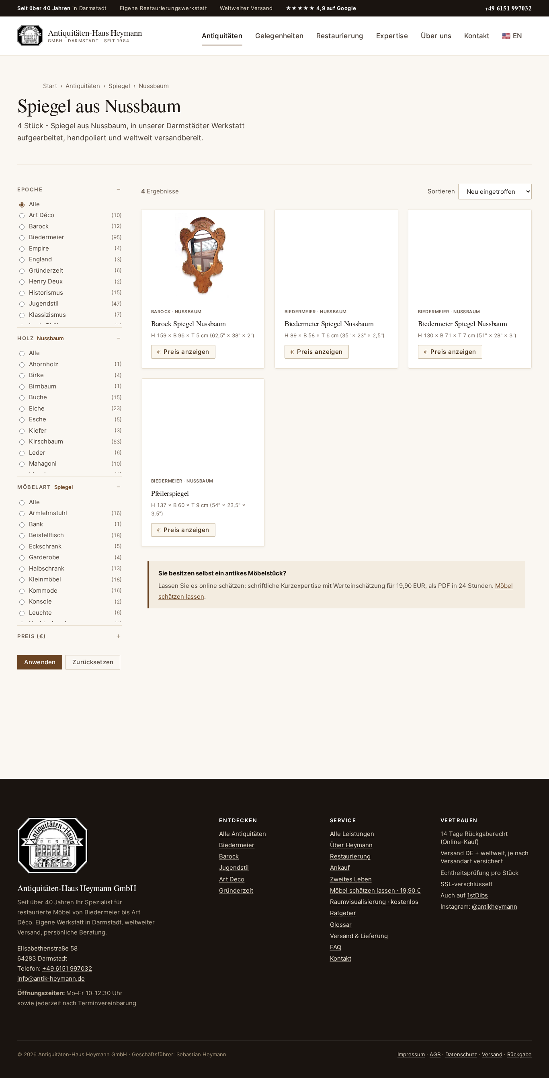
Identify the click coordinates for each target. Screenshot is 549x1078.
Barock (75, 226)
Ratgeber (343, 913)
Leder (75, 452)
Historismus (75, 292)
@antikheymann (494, 906)
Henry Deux (75, 281)
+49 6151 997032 (67, 968)
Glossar (341, 924)
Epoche (30, 189)
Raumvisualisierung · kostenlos (374, 902)
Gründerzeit (75, 270)
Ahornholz (75, 364)
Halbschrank (75, 568)
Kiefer (75, 430)
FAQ (335, 947)
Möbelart (45, 487)
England (75, 259)
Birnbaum (75, 386)
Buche (75, 397)
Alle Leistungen (352, 834)
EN (512, 36)
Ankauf (340, 867)
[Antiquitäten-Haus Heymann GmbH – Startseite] (52, 845)
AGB (435, 1054)
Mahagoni (75, 463)
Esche (75, 419)
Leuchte (75, 612)
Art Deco (231, 879)
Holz (40, 338)
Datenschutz (461, 1054)
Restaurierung (339, 36)
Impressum (411, 1054)
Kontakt (476, 36)
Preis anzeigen (186, 351)
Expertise (392, 36)
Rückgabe (519, 1054)
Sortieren (441, 191)
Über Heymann (351, 845)
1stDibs (477, 895)
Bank (75, 524)
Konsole (75, 601)
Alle (34, 204)
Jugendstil (75, 303)
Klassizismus (75, 314)
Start (50, 86)
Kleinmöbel (75, 579)
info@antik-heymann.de (51, 978)
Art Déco (75, 215)
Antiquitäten (222, 36)
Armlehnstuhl (75, 513)
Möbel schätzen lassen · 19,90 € (375, 890)
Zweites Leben (351, 879)
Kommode (75, 590)
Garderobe (75, 557)
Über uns (436, 36)
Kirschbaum (75, 441)
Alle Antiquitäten (242, 834)
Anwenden (39, 662)
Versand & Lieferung (359, 936)
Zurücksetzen (92, 662)
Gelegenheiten (279, 36)
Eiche (75, 408)
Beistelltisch (75, 535)
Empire (75, 248)
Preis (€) (31, 636)
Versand (492, 1054)
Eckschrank (75, 546)
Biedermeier (75, 237)
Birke (75, 375)
